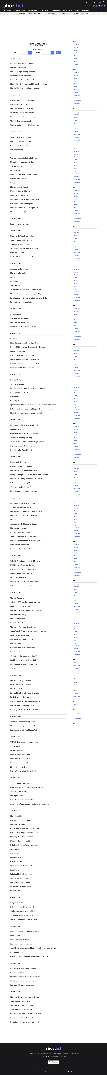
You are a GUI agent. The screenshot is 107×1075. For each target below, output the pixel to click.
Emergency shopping (18, 67)
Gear (41, 10)
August (75, 64)
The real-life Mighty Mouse (20, 680)
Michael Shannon (17, 598)
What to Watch (52, 13)
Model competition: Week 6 (20, 684)
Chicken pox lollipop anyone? (21, 878)
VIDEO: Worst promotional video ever (25, 561)
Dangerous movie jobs (18, 902)
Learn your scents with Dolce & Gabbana (26, 610)
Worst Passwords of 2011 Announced (24, 433)
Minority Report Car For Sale (21, 836)
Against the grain (17, 750)
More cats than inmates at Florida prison (26, 540)
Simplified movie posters (19, 783)
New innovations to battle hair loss (23, 158)
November (77, 101)
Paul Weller (14, 869)
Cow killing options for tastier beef (23, 919)
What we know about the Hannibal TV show (27, 787)
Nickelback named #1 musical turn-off (25, 976)
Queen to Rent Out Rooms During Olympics (27, 441)
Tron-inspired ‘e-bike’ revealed (22, 367)
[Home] (4, 10)
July (74, 61)
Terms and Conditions (55, 1053)
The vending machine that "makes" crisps (26, 511)
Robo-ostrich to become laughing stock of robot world (31, 408)
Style (47, 10)
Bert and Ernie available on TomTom (24, 693)
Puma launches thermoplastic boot (23, 174)
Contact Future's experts (41, 1053)
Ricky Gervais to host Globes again (23, 491)
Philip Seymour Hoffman (19, 939)
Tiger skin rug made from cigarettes (24, 342)
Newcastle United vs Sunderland (22, 647)
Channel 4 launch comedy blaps (22, 721)
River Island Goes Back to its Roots (24, 515)
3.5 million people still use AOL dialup (24, 915)
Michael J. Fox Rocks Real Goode (23, 627)
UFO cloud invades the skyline (22, 162)
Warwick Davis (16, 890)
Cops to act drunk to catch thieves (23, 536)
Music (71, 10)
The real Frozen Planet (19, 187)
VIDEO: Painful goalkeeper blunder (24, 832)
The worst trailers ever (18, 528)
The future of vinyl (17, 824)
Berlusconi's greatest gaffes (20, 886)
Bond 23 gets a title (17, 935)
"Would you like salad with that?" (23, 656)
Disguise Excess (16, 153)
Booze (65, 10)
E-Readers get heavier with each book (24, 1022)
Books (77, 10)
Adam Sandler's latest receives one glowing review (29, 631)
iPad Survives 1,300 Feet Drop (22, 487)
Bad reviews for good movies (21, 943)
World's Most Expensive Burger (22, 565)
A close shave (15, 746)
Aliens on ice (15, 285)
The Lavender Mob (17, 618)
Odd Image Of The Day (19, 791)
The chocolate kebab (18, 688)
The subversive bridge (18, 614)
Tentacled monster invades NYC (22, 799)
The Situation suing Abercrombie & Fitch (26, 478)
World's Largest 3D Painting (21, 466)
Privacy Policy (66, 1053)
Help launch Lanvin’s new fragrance (24, 845)
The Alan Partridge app (19, 322)
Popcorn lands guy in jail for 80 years (24, 363)
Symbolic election (16, 170)
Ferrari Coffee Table (18, 314)
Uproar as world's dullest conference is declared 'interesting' (33, 404)
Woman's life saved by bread (21, 191)
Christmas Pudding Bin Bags (21, 437)
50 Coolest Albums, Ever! (81, 13)
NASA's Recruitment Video (20, 507)
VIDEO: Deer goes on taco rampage (24, 742)
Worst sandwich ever (18, 462)
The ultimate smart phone (20, 211)
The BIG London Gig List (35, 13)
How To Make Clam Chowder (21, 450)
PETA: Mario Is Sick (18, 577)
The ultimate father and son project (24, 207)
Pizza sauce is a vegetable (20, 544)
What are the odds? (17, 252)
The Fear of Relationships (20, 882)
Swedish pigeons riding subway (22, 705)
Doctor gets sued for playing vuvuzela (24, 359)
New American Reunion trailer (22, 1005)
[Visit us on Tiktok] (96, 6)
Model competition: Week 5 (20, 1001)
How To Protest (16, 379)
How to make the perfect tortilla (22, 503)
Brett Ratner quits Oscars (20, 758)
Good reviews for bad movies (21, 1009)
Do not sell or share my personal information (53, 1056)
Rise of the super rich (18, 767)
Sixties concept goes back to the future (25, 828)
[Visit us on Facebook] (102, 6)
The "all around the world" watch (23, 519)
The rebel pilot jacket (18, 273)
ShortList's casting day (19, 145)
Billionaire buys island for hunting (23, 585)
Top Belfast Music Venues (20, 532)
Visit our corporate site (71, 1068)
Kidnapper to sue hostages (20, 75)
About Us (30, 1053)
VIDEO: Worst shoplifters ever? (22, 355)
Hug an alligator (16, 952)
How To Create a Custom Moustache (24, 931)
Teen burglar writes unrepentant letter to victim (28, 298)
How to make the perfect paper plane (24, 199)
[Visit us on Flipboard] (99, 6)
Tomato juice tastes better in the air (24, 709)
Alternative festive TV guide (21, 137)
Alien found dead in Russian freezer (24, 581)
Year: (16, 53)
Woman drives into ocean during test (24, 116)
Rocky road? (15, 182)
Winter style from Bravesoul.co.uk (23, 236)
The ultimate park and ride (20, 141)
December (76, 103)
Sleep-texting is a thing (19, 318)
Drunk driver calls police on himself (24, 326)
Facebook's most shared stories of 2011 (25, 63)
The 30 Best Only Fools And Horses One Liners (28, 84)
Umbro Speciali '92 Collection (21, 606)
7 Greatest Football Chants (20, 820)
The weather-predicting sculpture (23, 71)
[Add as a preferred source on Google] (53, 1062)
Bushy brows (15, 849)
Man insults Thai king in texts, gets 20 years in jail (29, 293)
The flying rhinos (16, 816)
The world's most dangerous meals (23, 470)
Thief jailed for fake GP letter (21, 108)
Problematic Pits (16, 857)
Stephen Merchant (17, 384)
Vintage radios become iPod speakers (24, 125)
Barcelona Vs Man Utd (19, 104)
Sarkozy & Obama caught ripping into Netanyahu (29, 803)
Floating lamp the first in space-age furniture (27, 388)
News (9, 10)
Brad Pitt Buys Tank (18, 622)
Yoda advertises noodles (19, 224)
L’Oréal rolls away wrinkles (20, 840)
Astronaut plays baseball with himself (24, 248)
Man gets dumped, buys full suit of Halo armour (29, 474)
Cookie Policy (75, 1053)
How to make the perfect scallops (22, 1017)
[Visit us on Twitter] (104, 6)
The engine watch (17, 795)
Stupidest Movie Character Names (23, 524)
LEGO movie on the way (19, 635)
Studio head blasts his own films (22, 911)
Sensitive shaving (16, 149)
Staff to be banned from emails (22, 112)
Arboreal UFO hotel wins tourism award (26, 602)
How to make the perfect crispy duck (24, 425)
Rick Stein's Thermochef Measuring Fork (26, 413)
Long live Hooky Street (19, 195)
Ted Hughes (14, 396)
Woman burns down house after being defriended (29, 956)
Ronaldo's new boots (18, 178)
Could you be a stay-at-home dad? (23, 660)
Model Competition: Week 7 (21, 573)
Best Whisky (64, 13)
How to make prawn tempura (21, 203)
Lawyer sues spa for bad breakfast (23, 730)
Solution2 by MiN (17, 972)
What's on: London (19, 10)
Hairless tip (14, 853)
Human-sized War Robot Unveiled (23, 968)
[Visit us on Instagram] (94, 6)
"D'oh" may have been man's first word (25, 289)
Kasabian (13, 338)
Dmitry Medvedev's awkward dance (24, 256)
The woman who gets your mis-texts (24, 725)
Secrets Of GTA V (17, 861)
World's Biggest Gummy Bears (22, 100)
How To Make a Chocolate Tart (22, 548)
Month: (37, 53)
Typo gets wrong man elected (21, 302)
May (74, 56)
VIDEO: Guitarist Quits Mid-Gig (23, 569)
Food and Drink (56, 10)
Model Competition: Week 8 (21, 240)
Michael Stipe (15, 643)
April (75, 53)
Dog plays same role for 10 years (22, 445)
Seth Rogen (14, 400)
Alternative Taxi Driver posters (22, 865)
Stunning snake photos (19, 268)
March (75, 50)
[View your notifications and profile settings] (94, 2)
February (76, 47)
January (76, 44)
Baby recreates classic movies (21, 754)
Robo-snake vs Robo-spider (20, 482)
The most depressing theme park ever (24, 997)
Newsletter (86, 10)
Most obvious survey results (20, 121)
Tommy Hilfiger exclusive (19, 392)
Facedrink (14, 281)
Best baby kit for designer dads (22, 985)
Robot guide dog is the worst (21, 874)
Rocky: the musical (17, 351)
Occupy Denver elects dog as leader (23, 771)
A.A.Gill (13, 668)
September (77, 95)
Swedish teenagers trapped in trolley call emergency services (33, 948)
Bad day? (13, 277)
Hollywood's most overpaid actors (23, 906)
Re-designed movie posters (20, 697)
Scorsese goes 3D (16, 166)
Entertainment (32, 10)
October (76, 98)
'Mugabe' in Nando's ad (19, 244)
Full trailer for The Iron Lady (21, 639)
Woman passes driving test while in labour (26, 1013)
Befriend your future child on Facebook (25, 79)
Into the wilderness (17, 651)
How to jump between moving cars (23, 664)
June (75, 58)
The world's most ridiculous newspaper (25, 88)
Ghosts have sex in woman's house (23, 980)
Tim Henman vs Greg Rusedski (22, 762)
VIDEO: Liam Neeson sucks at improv (25, 701)
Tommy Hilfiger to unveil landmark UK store (27, 347)
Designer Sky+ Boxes (18, 429)
